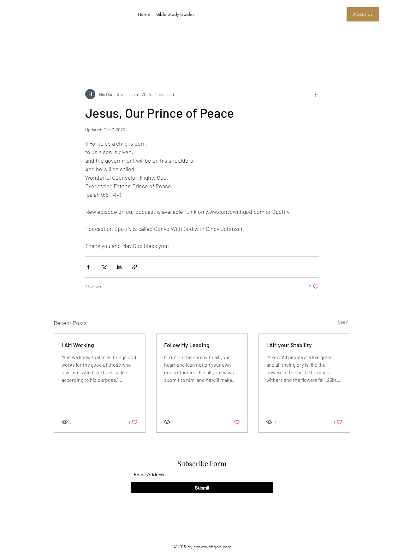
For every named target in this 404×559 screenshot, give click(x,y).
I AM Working (78, 344)
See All (344, 322)
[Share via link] (135, 267)
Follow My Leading (187, 344)
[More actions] (315, 94)
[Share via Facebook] (88, 267)
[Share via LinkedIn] (119, 267)
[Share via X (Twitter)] (104, 267)
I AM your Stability (289, 344)
